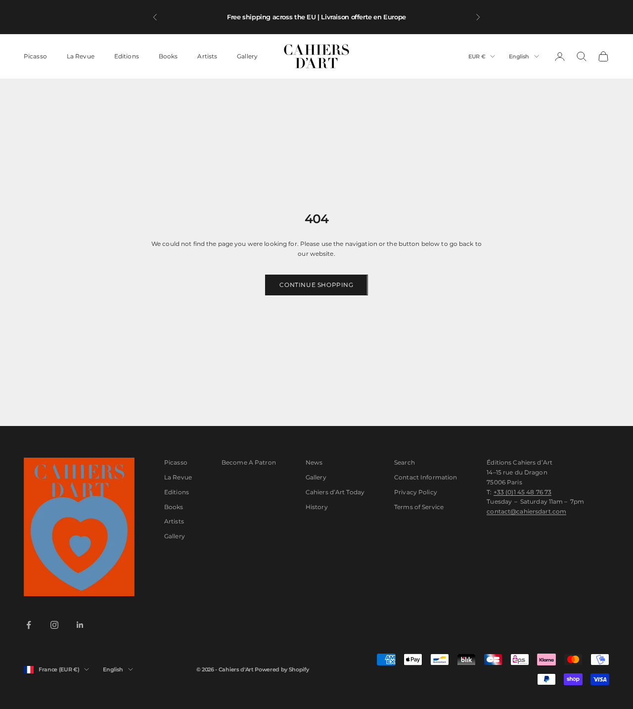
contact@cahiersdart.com (526, 511)
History (317, 507)
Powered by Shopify (282, 669)
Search (404, 462)
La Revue (80, 56)
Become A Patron (249, 462)
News (314, 462)
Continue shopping (316, 284)
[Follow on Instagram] (54, 625)
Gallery (247, 56)
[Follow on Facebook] (29, 625)
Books (168, 56)
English (519, 56)
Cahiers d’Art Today (335, 492)
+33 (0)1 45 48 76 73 (522, 492)
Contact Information (425, 477)
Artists (207, 56)
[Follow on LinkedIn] (80, 625)
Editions (126, 56)
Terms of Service (419, 507)
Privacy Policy (415, 492)
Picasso (35, 56)
